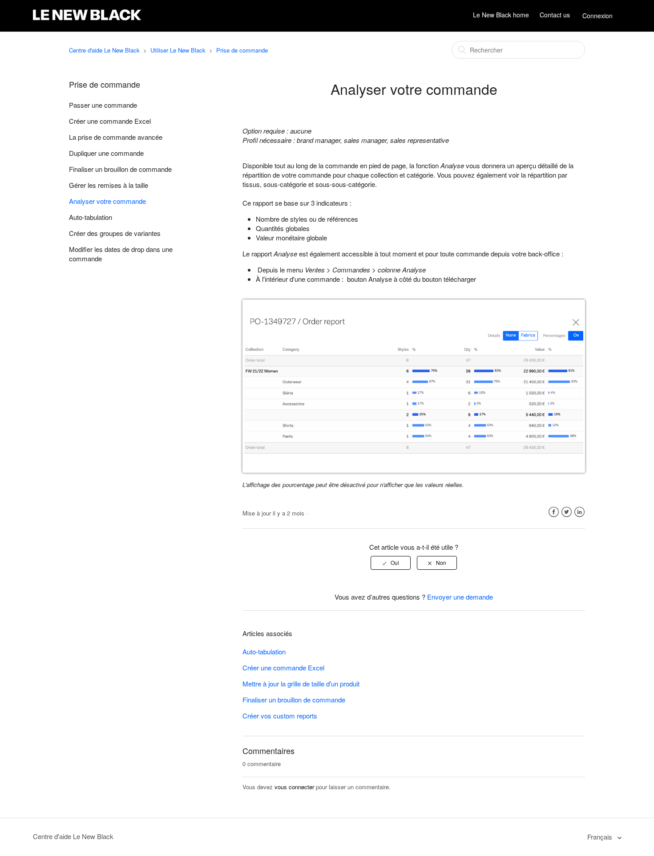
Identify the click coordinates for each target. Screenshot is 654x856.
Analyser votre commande (107, 201)
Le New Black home (501, 15)
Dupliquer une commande (106, 153)
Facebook (553, 512)
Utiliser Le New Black (178, 50)
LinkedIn (579, 512)
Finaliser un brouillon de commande (120, 169)
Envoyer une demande (460, 596)
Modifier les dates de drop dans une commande (121, 253)
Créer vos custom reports (279, 715)
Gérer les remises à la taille (108, 185)
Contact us (555, 15)
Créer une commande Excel (110, 121)
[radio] (391, 562)
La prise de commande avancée (115, 137)
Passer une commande (103, 105)
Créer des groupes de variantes (115, 233)
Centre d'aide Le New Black (104, 50)
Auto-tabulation (90, 217)
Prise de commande (242, 50)
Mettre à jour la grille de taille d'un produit (300, 683)
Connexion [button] (597, 15)
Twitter (566, 512)
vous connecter (294, 787)
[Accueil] (87, 20)
